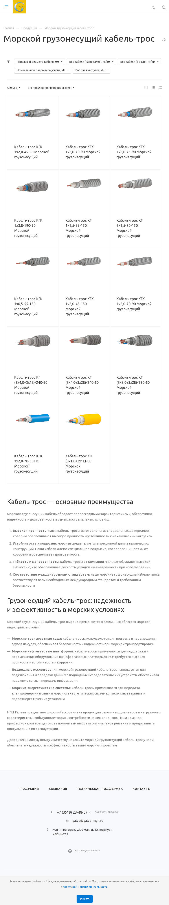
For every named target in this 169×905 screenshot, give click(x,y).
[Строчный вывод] (153, 87)
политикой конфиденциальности (85, 886)
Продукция (28, 788)
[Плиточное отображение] (146, 87)
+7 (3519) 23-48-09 (72, 812)
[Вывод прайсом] (160, 87)
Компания (58, 788)
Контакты (142, 788)
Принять (84, 898)
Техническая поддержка (100, 788)
